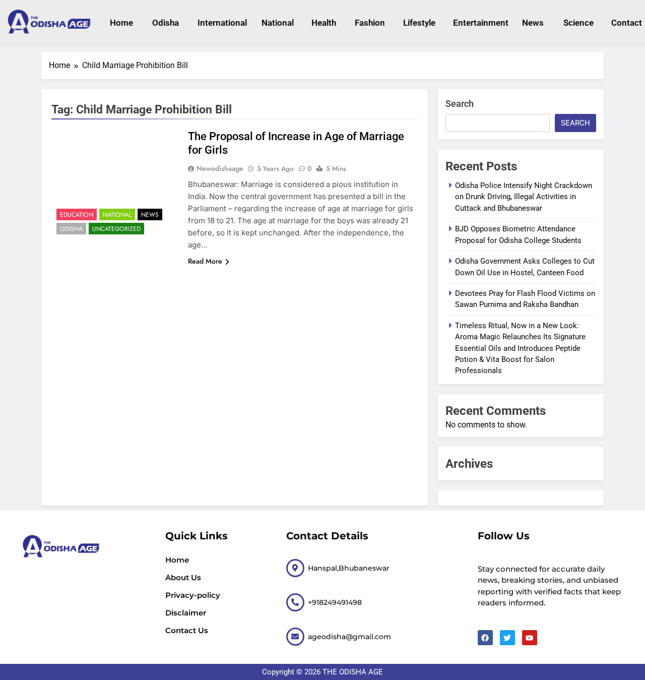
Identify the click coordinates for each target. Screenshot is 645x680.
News (532, 23)
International (219, 23)
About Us (183, 577)
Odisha (164, 23)
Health (323, 23)
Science (577, 23)
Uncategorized (116, 228)
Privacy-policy (192, 595)
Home (121, 23)
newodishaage (220, 168)
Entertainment (477, 23)
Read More (205, 261)
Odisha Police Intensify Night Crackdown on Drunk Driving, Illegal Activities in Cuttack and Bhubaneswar (523, 197)
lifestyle (418, 23)
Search (459, 103)
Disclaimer (185, 612)
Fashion (369, 23)
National (276, 23)
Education (76, 214)
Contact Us (186, 630)
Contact (625, 23)
